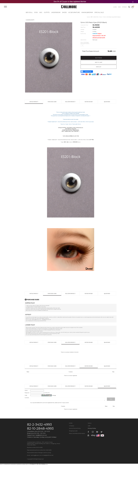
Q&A (89, 425)
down (88, 45)
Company (71, 425)
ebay (92, 435)
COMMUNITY (30, 20)
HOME (70, 423)
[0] (132, 6)
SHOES (64, 12)
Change (54, 395)
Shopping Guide (73, 430)
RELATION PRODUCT (70, 101)
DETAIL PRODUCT (34, 101)
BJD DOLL (29, 12)
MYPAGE (124, 7)
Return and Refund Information (77, 433)
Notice (89, 423)
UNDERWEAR (55, 12)
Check (111, 399)
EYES (36, 12)
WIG (40, 12)
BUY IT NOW (98, 57)
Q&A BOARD (107, 101)
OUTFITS (47, 12)
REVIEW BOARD (89, 101)
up (85, 45)
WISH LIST (98, 66)
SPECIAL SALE (99, 12)
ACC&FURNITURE (74, 12)
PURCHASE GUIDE (52, 101)
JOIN (119, 7)
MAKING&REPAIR (87, 12)
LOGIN (115, 7)
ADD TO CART (98, 62)
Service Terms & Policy (75, 428)
